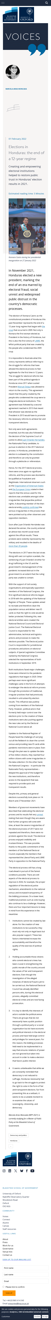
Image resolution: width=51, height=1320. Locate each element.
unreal (40, 814)
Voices (5, 1216)
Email (6, 1281)
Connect (6, 1219)
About (5, 1239)
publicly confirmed (30, 507)
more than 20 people (18, 546)
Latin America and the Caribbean (22, 1151)
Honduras (13, 1141)
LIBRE (37, 340)
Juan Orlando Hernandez (33, 440)
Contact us (7, 1255)
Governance (8, 1248)
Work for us (8, 1245)
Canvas (6, 1226)
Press (5, 1242)
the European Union (21, 489)
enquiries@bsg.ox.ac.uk (18, 1303)
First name (8, 1268)
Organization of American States (29, 485)
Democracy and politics (18, 1135)
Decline (37, 1316)
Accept (45, 1316)
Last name (8, 1274)
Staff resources (9, 1229)
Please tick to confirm (15, 1287)
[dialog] (25, 1313)
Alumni (6, 1222)
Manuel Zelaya (24, 386)
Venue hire (7, 1251)
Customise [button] (6, 1316)
